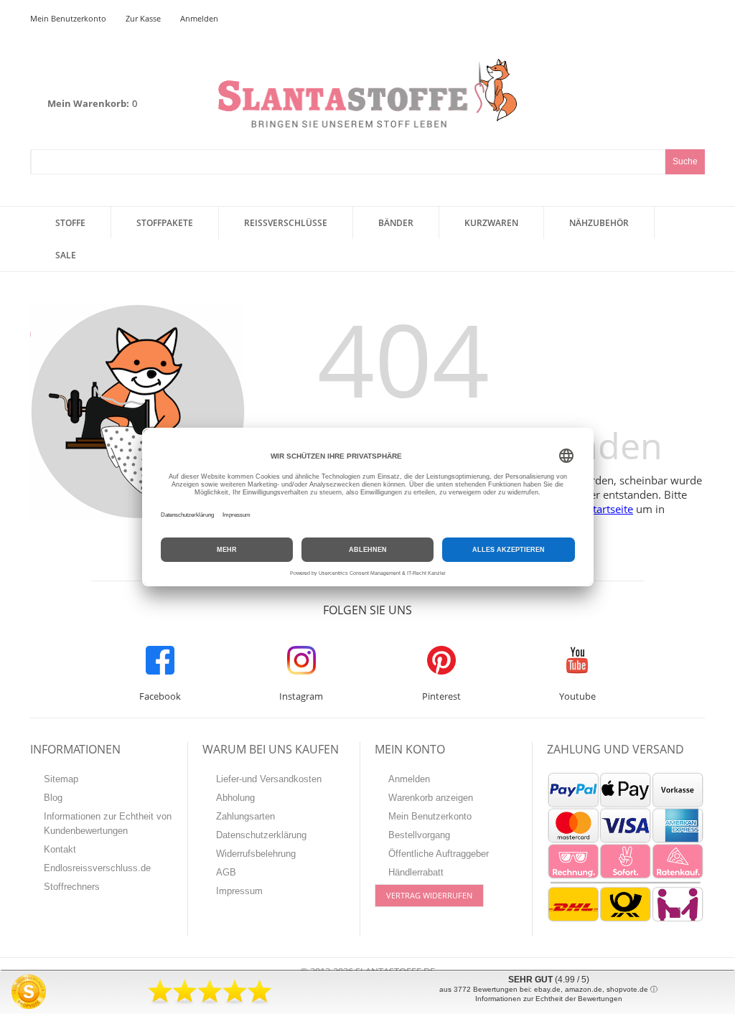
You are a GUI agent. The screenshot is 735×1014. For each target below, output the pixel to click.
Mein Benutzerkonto (68, 18)
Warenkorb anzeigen (430, 797)
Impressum (239, 891)
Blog (53, 797)
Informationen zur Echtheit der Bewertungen (548, 999)
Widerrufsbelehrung (256, 853)
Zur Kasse (143, 18)
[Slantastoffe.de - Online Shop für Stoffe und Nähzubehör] (367, 93)
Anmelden (199, 18)
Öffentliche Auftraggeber (438, 853)
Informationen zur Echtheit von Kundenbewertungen (108, 823)
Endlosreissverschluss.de (97, 868)
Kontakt (60, 849)
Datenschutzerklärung (261, 835)
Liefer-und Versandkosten (269, 779)
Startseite (610, 509)
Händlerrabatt (416, 872)
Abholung (235, 797)
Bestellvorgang (419, 835)
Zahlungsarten (245, 816)
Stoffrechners (72, 886)
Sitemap (61, 779)
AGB (226, 872)
